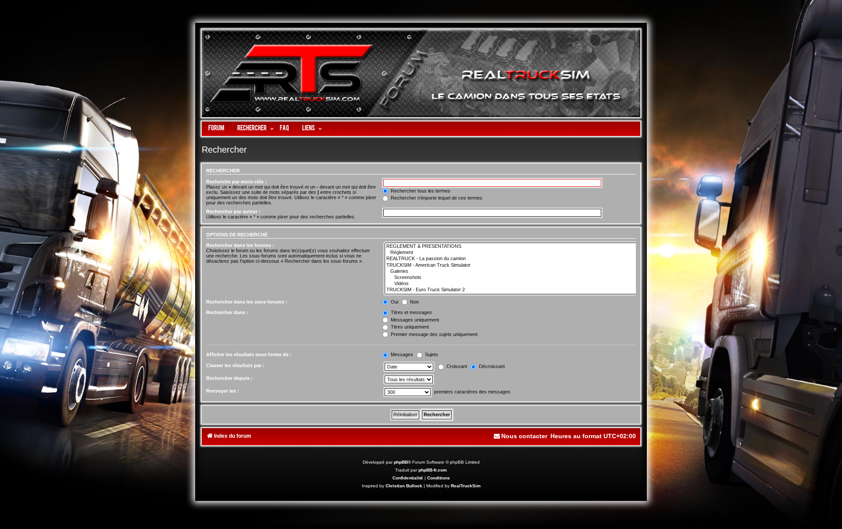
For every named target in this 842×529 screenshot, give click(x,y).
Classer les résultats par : (235, 365)
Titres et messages (410, 312)
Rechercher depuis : (229, 378)
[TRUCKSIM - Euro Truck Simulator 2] (511, 290)
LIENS (308, 129)
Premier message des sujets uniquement (433, 334)
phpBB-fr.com (432, 470)
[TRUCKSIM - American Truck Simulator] (511, 265)
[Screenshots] (511, 278)
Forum (216, 129)
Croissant (456, 366)
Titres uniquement (409, 326)
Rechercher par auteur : (233, 211)
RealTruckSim (466, 485)
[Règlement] (511, 253)
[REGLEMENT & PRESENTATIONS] (511, 246)
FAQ (284, 129)
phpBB (401, 462)
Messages (401, 354)
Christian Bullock (403, 485)
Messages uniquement (414, 319)
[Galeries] (511, 271)
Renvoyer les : (222, 390)
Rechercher (252, 129)
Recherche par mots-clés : (236, 181)
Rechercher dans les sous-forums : (246, 301)
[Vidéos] (511, 284)
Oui (393, 301)
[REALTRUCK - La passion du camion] (511, 259)
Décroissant (491, 366)
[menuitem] (520, 436)
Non (414, 301)
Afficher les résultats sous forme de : (249, 354)
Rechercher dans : (227, 312)
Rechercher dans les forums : (240, 245)
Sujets (431, 354)
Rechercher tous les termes (419, 190)
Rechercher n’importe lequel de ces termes (435, 197)
